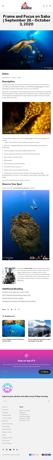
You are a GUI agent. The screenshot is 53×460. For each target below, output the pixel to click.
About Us (4, 407)
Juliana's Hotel (29, 138)
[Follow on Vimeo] (14, 450)
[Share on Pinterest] (15, 309)
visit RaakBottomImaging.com (21, 188)
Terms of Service (6, 443)
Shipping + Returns (7, 437)
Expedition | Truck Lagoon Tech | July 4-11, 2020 (15, 292)
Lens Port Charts (6, 418)
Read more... (20, 280)
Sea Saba (44, 138)
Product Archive (6, 429)
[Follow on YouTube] (10, 450)
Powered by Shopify (15, 454)
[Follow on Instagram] (7, 450)
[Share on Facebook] (8, 309)
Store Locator (6, 440)
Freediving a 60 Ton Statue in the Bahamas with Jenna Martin (19, 301)
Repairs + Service (7, 432)
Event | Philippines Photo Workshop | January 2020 (16, 295)
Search (4, 435)
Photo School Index (7, 423)
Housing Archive (6, 415)
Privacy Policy (6, 426)
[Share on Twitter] (11, 309)
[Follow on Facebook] (3, 450)
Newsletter (5, 421)
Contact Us (5, 409)
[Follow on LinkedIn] (17, 450)
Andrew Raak (38, 86)
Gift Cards (5, 412)
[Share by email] (18, 309)
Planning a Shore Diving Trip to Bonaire (12, 298)
